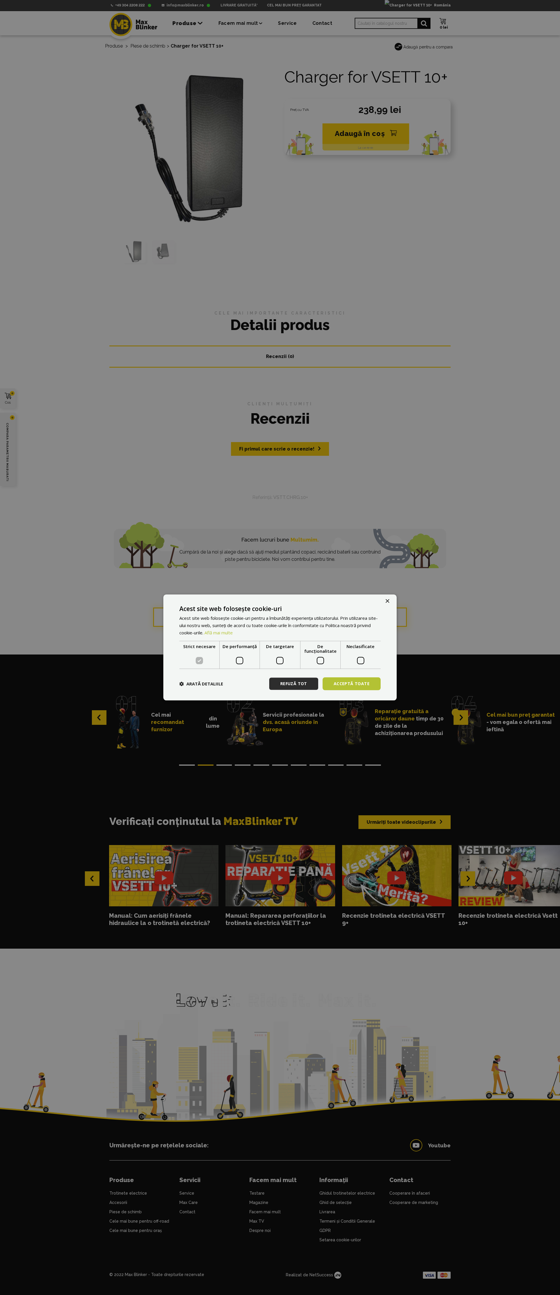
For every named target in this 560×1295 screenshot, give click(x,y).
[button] (201, 683)
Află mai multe (218, 633)
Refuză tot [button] (293, 683)
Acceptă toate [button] (352, 683)
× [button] (387, 601)
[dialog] (280, 647)
